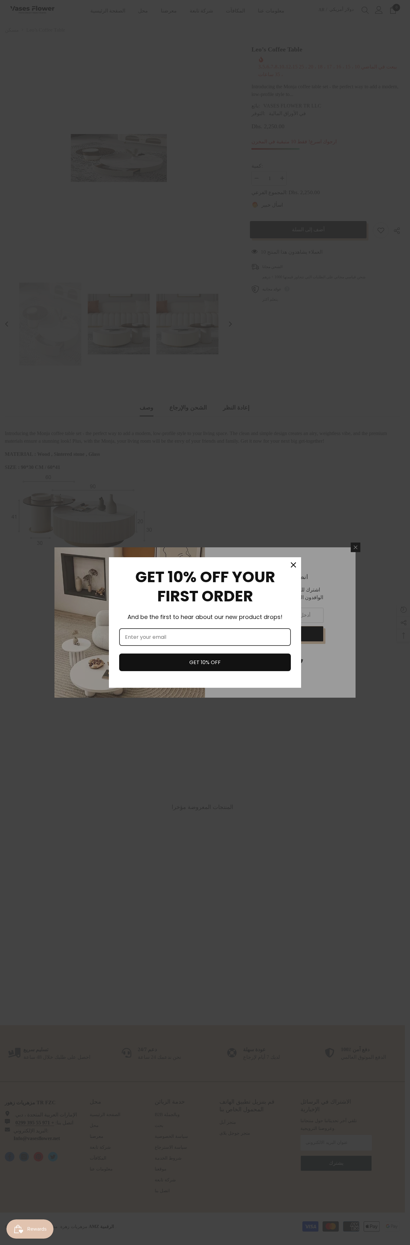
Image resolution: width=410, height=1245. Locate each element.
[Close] (293, 565)
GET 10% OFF (205, 662)
